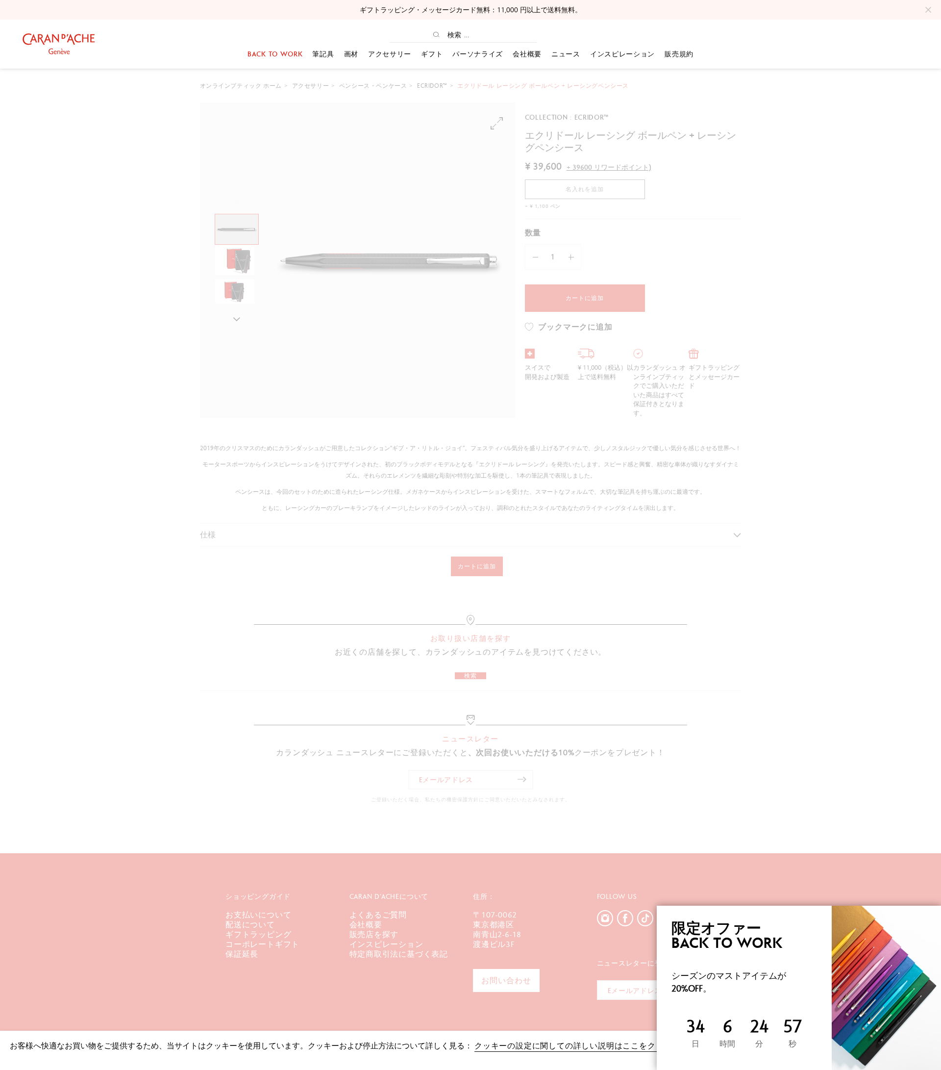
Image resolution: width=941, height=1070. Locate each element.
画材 (351, 54)
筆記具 (323, 54)
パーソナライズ (477, 54)
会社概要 (527, 54)
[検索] (436, 34)
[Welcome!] (59, 43)
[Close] (933, 914)
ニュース (565, 54)
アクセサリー (389, 54)
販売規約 (679, 54)
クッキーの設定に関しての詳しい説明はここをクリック (577, 1046)
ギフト (432, 54)
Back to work (275, 54)
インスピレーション (622, 54)
